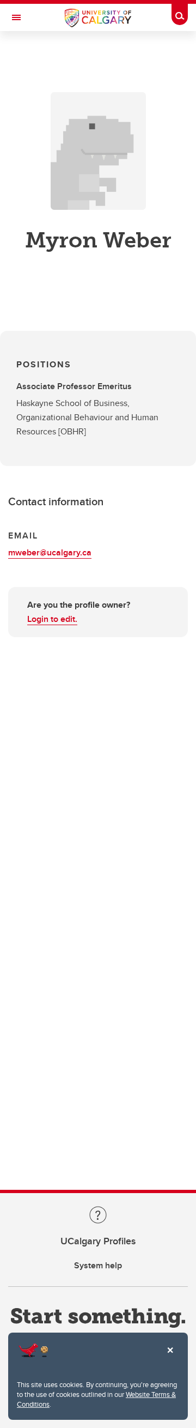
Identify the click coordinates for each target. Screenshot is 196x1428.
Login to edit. (52, 619)
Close (170, 1357)
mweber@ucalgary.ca (49, 552)
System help (98, 1265)
